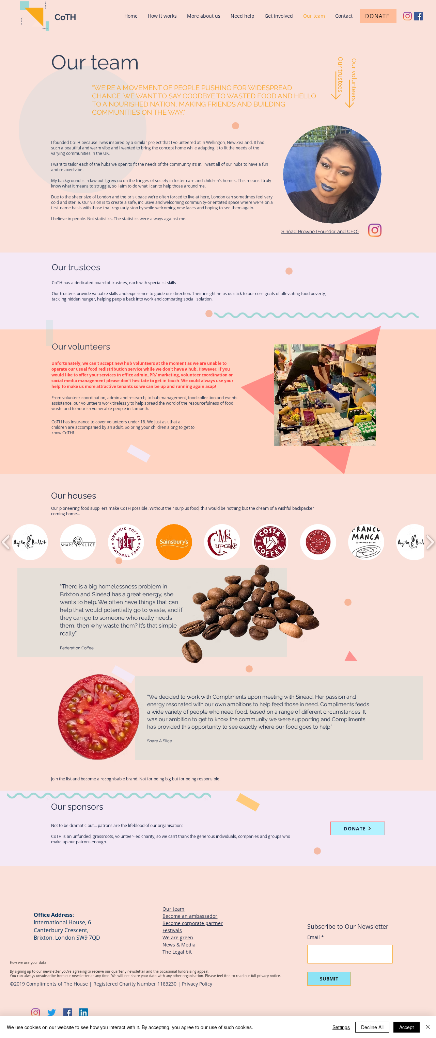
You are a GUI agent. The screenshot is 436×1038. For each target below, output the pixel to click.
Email (313, 937)
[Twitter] (51, 1012)
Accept (406, 1027)
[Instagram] (407, 16)
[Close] (428, 1027)
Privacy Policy (197, 983)
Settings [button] (341, 1027)
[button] (30, 542)
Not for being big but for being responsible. (179, 778)
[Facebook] (418, 16)
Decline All (372, 1027)
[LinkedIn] (83, 1012)
